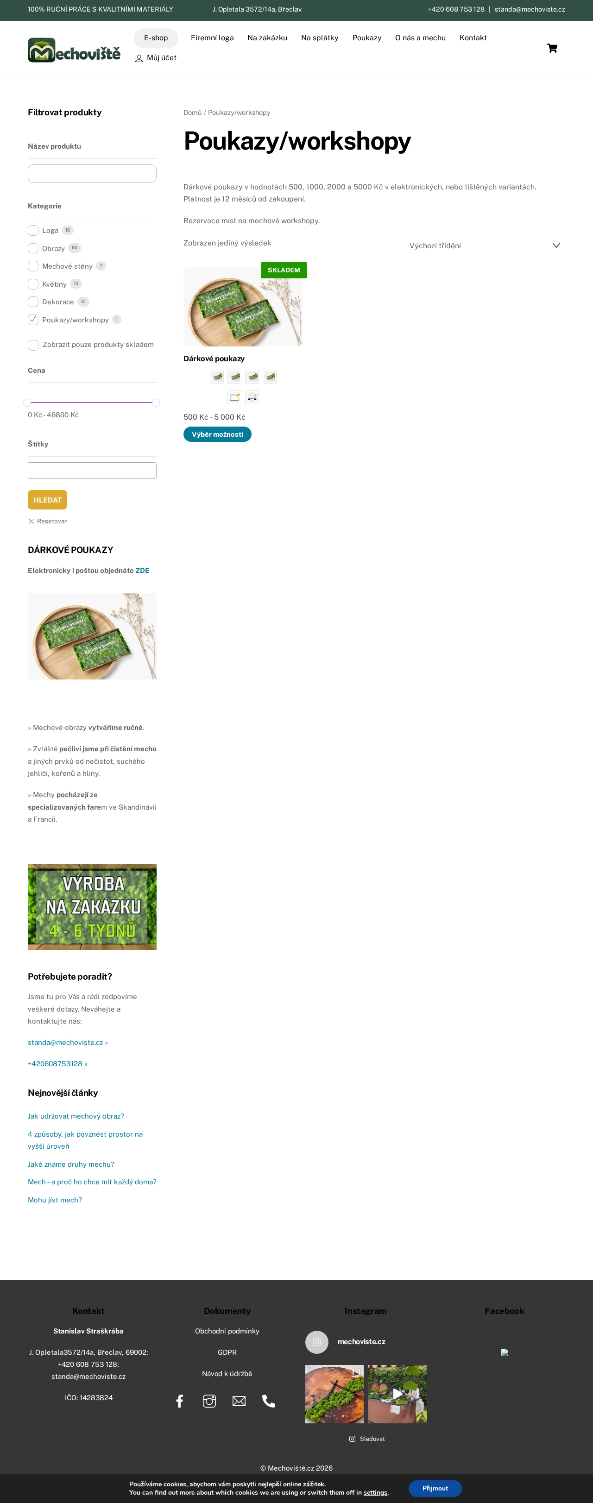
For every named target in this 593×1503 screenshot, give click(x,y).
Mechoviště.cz (291, 1468)
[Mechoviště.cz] (74, 59)
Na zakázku (267, 37)
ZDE (142, 570)
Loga (50, 230)
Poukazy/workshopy (75, 320)
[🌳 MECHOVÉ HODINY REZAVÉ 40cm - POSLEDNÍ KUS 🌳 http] (334, 1394)
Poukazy (367, 37)
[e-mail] (240, 1400)
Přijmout (435, 1488)
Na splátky (320, 37)
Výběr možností (217, 434)
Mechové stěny (67, 266)
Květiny (54, 284)
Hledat (47, 500)
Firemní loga (212, 37)
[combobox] (92, 470)
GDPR (227, 1352)
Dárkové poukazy (213, 358)
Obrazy (53, 248)
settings (375, 1493)
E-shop (156, 37)
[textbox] (33, 469)
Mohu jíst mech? (55, 1200)
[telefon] (270, 1400)
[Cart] (552, 48)
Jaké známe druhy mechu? (71, 1164)
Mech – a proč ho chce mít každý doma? (92, 1182)
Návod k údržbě (227, 1373)
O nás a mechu (420, 37)
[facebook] (181, 1400)
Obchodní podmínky (227, 1331)
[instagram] (211, 1400)
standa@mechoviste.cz (530, 9)
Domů (192, 112)
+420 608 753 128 (456, 9)
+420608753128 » (58, 1064)
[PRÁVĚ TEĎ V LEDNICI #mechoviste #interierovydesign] (397, 1394)
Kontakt (473, 37)
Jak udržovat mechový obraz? (76, 1116)
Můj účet (161, 57)
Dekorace (58, 302)
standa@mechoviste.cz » (68, 1042)
